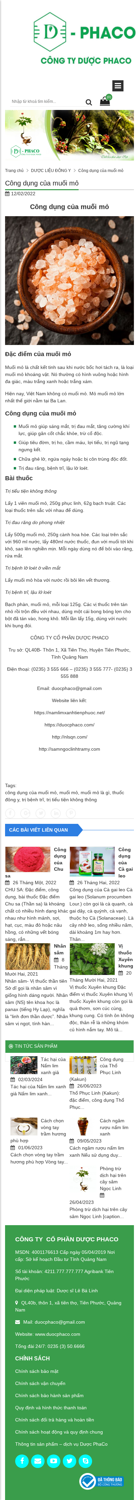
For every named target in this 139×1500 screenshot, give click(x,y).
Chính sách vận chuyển (40, 1383)
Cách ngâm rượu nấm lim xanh (114, 1127)
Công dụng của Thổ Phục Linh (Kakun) (96, 1069)
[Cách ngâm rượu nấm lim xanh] (83, 1126)
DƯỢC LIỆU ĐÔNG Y (51, 170)
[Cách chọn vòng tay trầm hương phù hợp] (23, 1126)
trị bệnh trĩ (33, 799)
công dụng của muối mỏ (31, 792)
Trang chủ (14, 170)
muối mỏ (68, 792)
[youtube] (53, 1461)
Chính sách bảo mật (36, 1371)
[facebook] (22, 1461)
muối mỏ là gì (95, 792)
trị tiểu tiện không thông (72, 799)
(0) (109, 97)
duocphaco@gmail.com (77, 688)
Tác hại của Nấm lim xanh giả (53, 1066)
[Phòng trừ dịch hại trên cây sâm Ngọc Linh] (83, 1178)
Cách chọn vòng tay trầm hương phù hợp (38, 1130)
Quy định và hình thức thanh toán (51, 1407)
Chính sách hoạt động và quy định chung (59, 1432)
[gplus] (38, 1461)
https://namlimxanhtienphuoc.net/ (69, 712)
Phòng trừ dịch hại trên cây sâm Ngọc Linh (113, 1178)
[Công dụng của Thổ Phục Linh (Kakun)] (83, 1065)
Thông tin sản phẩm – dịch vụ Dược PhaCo (61, 1444)
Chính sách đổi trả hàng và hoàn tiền (54, 1419)
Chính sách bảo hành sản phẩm (49, 1395)
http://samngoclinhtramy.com (69, 749)
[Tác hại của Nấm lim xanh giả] (23, 1065)
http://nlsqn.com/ (69, 737)
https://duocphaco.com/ (69, 724)
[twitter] (69, 1461)
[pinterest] (85, 1461)
